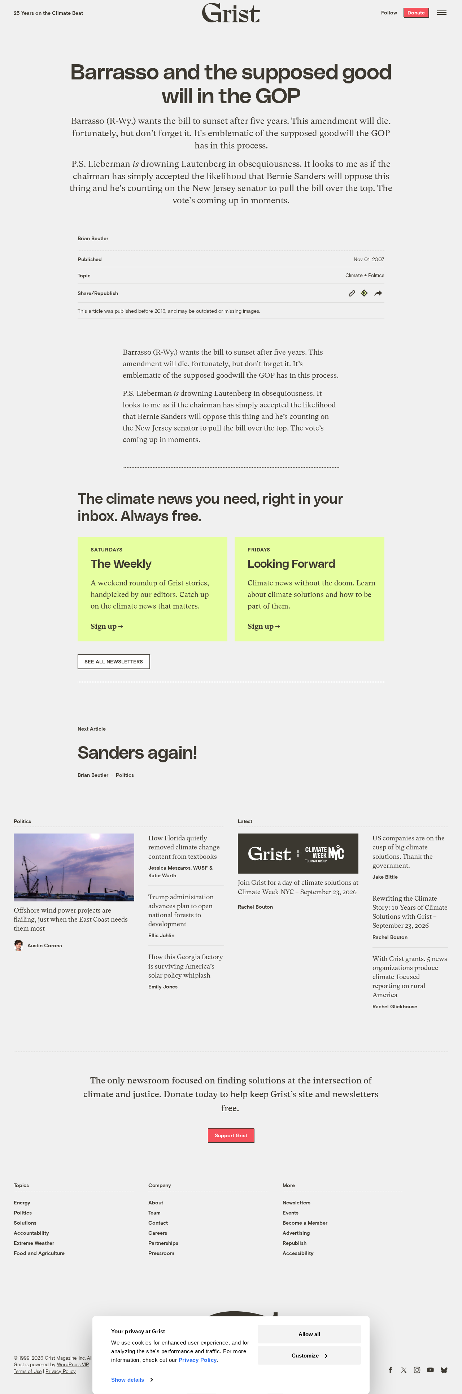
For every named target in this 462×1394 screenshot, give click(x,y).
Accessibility (298, 1253)
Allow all (309, 1334)
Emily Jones (163, 986)
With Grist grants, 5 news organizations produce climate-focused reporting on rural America (409, 977)
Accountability (31, 1233)
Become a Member (305, 1223)
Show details (127, 1380)
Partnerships (163, 1243)
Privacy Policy (60, 1371)
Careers (157, 1233)
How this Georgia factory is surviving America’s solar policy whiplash (185, 966)
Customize (305, 1355)
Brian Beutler (93, 238)
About (155, 1202)
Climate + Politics (364, 275)
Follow (389, 12)
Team (154, 1212)
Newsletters (296, 1202)
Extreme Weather (34, 1243)
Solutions (25, 1223)
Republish (294, 1243)
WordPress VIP (73, 1364)
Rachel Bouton (255, 907)
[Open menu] (441, 13)
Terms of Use (28, 1371)
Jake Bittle (385, 877)
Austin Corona (44, 945)
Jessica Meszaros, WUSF (178, 868)
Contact (158, 1223)
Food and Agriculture (39, 1253)
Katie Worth (162, 875)
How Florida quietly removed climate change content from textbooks (184, 847)
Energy (22, 1202)
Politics (125, 775)
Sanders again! (137, 751)
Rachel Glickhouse (394, 1006)
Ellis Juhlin (161, 935)
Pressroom (161, 1253)
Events (290, 1212)
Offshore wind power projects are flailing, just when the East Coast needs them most (71, 919)
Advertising (296, 1233)
